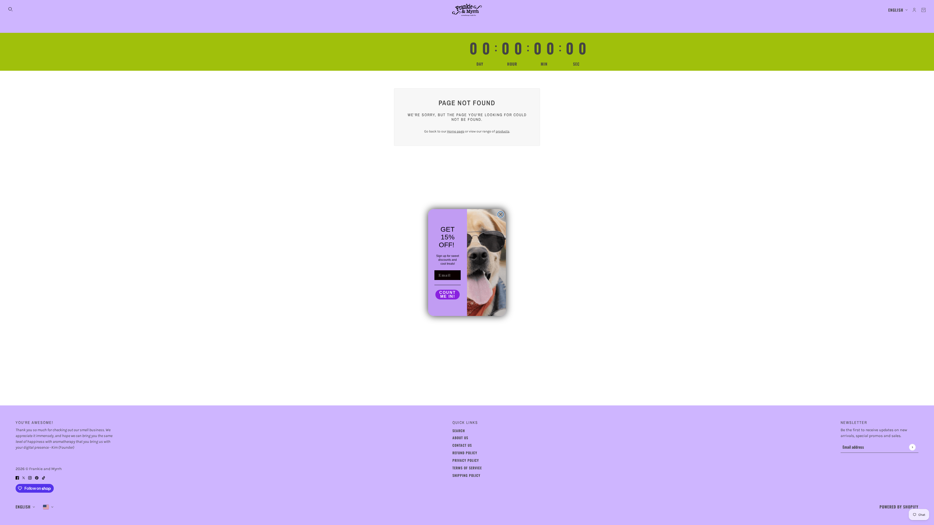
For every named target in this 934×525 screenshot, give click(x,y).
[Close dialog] (500, 214)
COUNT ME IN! (447, 294)
